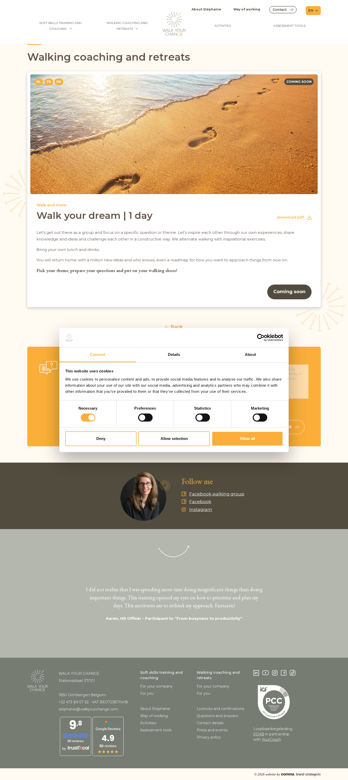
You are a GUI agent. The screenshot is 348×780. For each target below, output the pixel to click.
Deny (100, 438)
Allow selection (174, 438)
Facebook (200, 501)
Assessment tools (289, 26)
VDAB (258, 734)
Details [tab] (174, 354)
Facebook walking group (216, 493)
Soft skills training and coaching (60, 26)
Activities (223, 26)
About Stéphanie (206, 9)
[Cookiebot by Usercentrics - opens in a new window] (260, 338)
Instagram (200, 509)
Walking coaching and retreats (127, 26)
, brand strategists (287, 774)
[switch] (145, 417)
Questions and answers (217, 716)
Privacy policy (209, 737)
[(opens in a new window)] (256, 673)
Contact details (210, 723)
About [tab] (250, 354)
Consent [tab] (97, 354)
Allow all (247, 438)
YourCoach (271, 739)
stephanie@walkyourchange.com (88, 709)
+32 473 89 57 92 (74, 702)
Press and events (212, 730)
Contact (280, 9)
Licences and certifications (220, 708)
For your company (156, 686)
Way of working (246, 9)
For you (147, 693)
